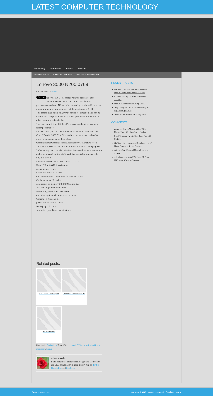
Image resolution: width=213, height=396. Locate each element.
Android (69, 68)
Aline (116, 150)
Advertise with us (41, 75)
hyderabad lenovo (93, 345)
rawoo (116, 129)
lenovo (49, 349)
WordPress (55, 68)
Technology (39, 68)
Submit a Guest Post (62, 75)
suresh (54, 91)
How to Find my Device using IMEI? (129, 103)
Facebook (70, 367)
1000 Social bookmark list (87, 75)
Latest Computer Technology (95, 7)
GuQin (117, 143)
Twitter (96, 364)
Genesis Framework (156, 391)
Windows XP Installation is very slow (130, 114)
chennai (72, 345)
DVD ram (81, 345)
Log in (178, 391)
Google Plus (56, 367)
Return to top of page (41, 391)
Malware (82, 68)
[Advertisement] (106, 42)
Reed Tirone (119, 136)
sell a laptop (119, 157)
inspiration (40, 349)
